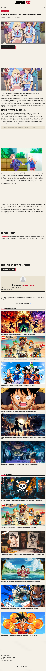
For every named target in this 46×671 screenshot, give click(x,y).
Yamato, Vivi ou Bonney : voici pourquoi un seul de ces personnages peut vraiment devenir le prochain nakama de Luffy (23, 438)
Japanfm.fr (4, 236)
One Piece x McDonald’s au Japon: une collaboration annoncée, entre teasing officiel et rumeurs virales (21, 500)
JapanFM (27, 666)
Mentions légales (5, 655)
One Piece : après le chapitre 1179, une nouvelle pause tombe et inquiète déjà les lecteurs (18, 411)
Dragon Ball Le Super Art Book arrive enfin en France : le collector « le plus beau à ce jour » (19, 635)
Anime (3, 11)
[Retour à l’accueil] (23, 2)
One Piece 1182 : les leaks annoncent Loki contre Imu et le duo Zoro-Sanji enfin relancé (18, 334)
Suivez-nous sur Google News (23, 303)
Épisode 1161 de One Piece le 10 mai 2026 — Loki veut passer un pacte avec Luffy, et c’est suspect (19, 464)
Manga (7, 11)
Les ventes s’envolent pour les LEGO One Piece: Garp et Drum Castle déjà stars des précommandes (20, 359)
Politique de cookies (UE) (7, 658)
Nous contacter (5, 654)
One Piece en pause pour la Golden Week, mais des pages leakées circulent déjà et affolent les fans (20, 581)
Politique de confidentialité (8, 657)
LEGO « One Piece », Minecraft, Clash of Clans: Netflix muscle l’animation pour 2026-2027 (18, 527)
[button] (44, 7)
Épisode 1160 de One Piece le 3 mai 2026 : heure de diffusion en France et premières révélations (19, 608)
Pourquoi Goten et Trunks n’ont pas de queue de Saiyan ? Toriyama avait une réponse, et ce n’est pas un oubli (22, 554)
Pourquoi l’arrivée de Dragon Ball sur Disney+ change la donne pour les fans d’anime (18, 385)
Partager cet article (9, 47)
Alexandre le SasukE (28, 285)
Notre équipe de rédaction (7, 660)
